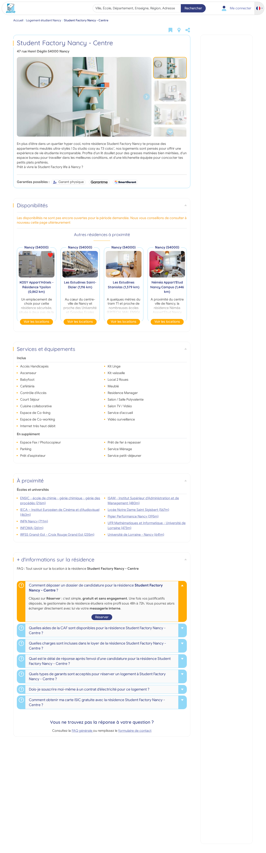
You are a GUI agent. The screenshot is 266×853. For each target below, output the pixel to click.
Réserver (101, 617)
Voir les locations (36, 322)
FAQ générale (82, 731)
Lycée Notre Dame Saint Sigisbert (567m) (138, 510)
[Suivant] (146, 97)
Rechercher (193, 8)
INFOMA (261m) (31, 528)
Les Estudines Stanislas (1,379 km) (123, 284)
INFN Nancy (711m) (34, 521)
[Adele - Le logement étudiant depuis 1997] (9, 8)
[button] (259, 8)
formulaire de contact (134, 731)
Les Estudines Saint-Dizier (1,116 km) (80, 284)
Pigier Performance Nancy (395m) (133, 516)
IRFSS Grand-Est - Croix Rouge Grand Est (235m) (57, 535)
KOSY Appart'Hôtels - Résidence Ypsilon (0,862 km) (36, 287)
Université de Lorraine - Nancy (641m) (136, 535)
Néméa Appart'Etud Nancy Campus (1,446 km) (167, 287)
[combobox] (137, 8)
